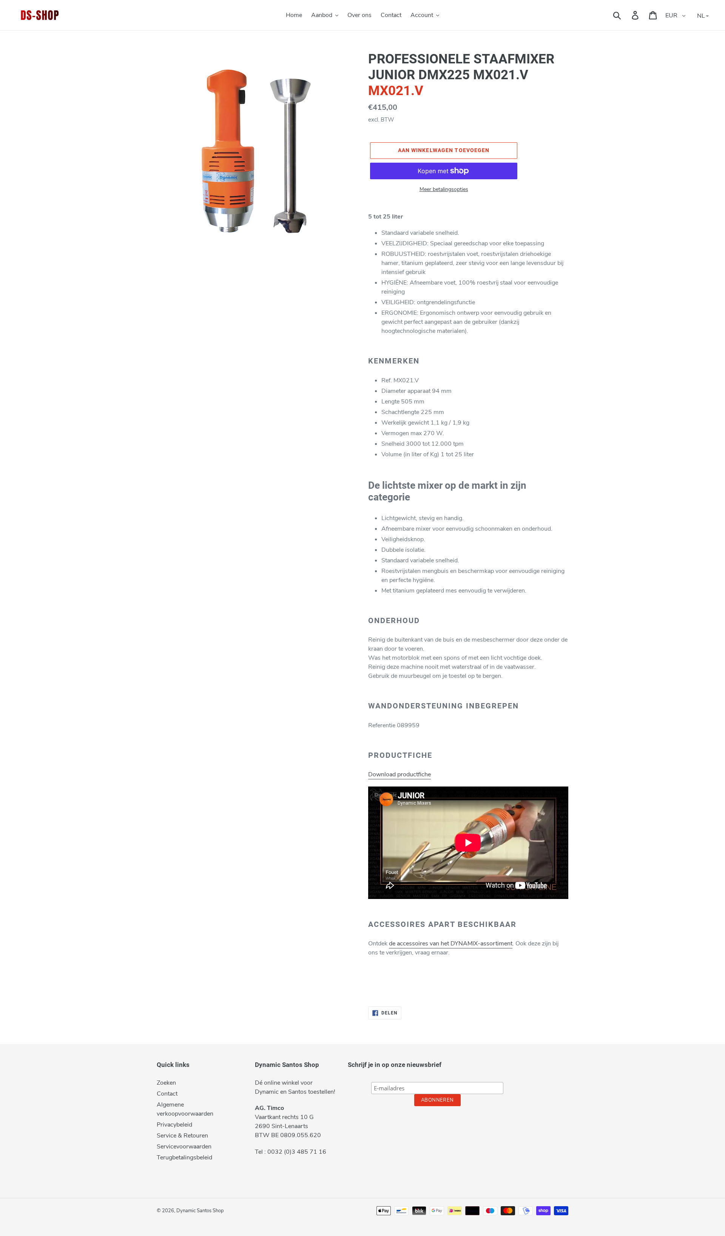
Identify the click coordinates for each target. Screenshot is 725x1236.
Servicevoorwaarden (184, 1146)
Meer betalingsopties (444, 189)
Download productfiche (399, 774)
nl (701, 16)
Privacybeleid (174, 1125)
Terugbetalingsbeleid (184, 1157)
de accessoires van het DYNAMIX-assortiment (450, 943)
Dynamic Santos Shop (200, 1210)
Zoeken (166, 1083)
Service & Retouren (182, 1135)
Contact (167, 1094)
